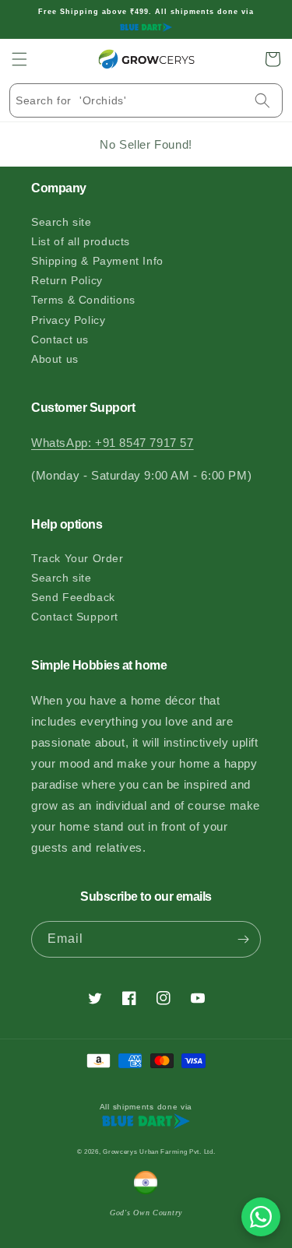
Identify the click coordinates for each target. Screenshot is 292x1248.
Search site (61, 222)
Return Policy (67, 280)
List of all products (80, 241)
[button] (19, 59)
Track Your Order (77, 558)
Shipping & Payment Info (97, 261)
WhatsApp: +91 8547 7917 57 (112, 442)
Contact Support (74, 616)
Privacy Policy (68, 320)
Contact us (60, 339)
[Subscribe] (243, 939)
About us (55, 359)
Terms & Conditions (83, 300)
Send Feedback (73, 597)
